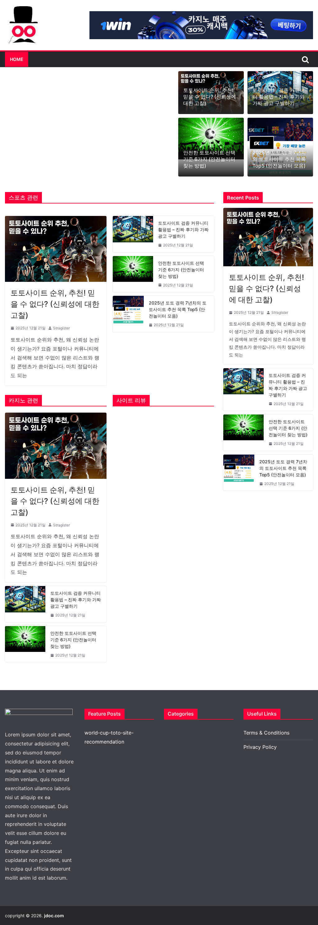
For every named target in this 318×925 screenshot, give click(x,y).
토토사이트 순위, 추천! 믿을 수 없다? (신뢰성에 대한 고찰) (209, 96)
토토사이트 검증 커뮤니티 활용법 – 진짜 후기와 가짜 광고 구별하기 (278, 96)
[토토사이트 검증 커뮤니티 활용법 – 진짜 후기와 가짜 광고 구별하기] (133, 234)
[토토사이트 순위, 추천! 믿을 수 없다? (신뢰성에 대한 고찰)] (56, 249)
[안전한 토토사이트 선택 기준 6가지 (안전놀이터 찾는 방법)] (211, 138)
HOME (16, 59)
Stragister (61, 328)
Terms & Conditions (266, 733)
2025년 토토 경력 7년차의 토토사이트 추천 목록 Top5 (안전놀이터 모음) (279, 159)
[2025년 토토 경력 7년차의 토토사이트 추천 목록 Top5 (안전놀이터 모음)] (128, 314)
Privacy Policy (260, 747)
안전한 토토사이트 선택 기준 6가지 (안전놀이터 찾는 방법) (209, 159)
